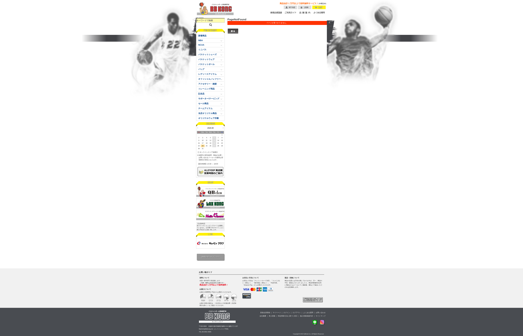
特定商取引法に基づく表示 (287, 316)
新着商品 (202, 36)
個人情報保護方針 (306, 316)
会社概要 (263, 316)
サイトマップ (321, 316)
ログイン (286, 313)
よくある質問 (308, 313)
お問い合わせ (321, 313)
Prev (197, 128)
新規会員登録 (265, 313)
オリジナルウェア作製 (208, 118)
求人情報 (272, 316)
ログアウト (297, 313)
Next (223, 128)
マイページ (277, 313)
